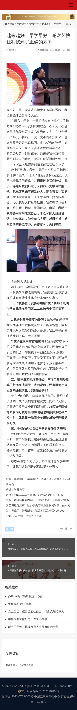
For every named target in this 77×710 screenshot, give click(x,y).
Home (11, 23)
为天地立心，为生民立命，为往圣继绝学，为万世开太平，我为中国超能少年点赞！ (38, 548)
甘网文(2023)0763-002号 (17, 696)
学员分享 (34, 23)
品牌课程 (22, 23)
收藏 (10, 529)
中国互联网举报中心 (47, 696)
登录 (31, 665)
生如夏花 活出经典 (19, 603)
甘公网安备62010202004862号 (40, 691)
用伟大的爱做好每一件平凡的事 (27, 619)
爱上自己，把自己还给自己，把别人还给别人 (36, 611)
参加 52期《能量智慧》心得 (25, 596)
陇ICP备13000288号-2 (61, 685)
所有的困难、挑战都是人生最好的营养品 (34, 626)
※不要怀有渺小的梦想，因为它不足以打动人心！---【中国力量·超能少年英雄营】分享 (38, 570)
